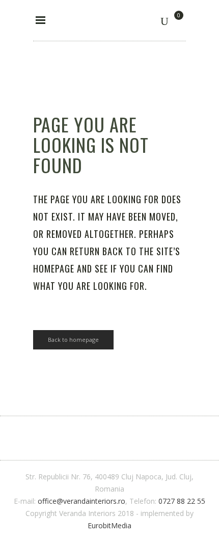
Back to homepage (73, 339)
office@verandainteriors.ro (81, 501)
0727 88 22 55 (181, 501)
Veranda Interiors (65, 47)
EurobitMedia (109, 525)
